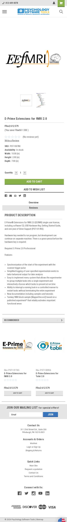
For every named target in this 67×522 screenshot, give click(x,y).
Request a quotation (33, 469)
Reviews (33, 207)
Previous (4, 59)
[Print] (15, 195)
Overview (33, 202)
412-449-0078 (11, 3)
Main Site (34, 466)
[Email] (10, 195)
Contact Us (33, 473)
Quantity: (9, 172)
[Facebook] (6, 195)
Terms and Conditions (33, 476)
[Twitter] (20, 195)
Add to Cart (17, 393)
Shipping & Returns (34, 450)
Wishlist (33, 443)
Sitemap (39, 519)
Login (29, 447)
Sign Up (37, 447)
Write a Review (12, 140)
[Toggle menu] (4, 11)
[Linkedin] (24, 195)
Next (62, 59)
